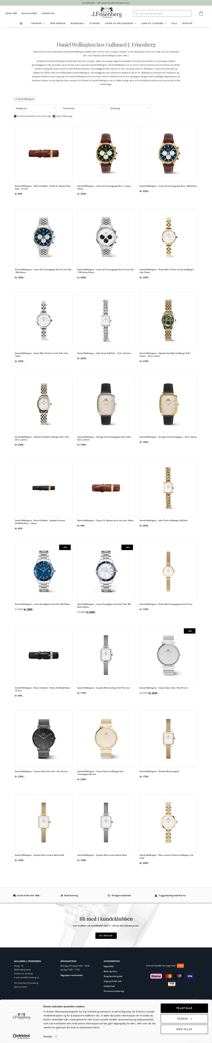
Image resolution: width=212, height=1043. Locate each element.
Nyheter (187, 23)
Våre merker (57, 23)
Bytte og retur (110, 971)
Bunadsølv (77, 23)
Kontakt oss (48, 13)
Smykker (36, 23)
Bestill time (11, 13)
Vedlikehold (109, 986)
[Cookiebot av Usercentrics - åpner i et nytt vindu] (21, 1036)
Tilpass (182, 1018)
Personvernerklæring (114, 991)
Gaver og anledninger (119, 23)
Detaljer (48, 1036)
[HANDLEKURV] (201, 13)
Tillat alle (184, 1008)
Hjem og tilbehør (152, 23)
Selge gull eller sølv (113, 981)
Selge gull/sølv (29, 13)
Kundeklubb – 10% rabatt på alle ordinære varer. (106, 2)
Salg (174, 23)
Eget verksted (20, 986)
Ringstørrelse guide (113, 976)
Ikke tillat (184, 1029)
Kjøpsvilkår (109, 966)
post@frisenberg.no (30, 977)
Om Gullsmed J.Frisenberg (26, 983)
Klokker (95, 23)
